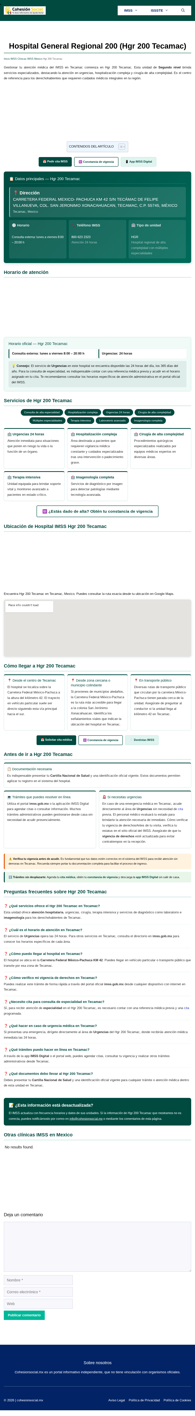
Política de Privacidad (144, 1400)
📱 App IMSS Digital (138, 161)
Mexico (38, 58)
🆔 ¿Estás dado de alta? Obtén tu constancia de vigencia (97, 511)
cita (180, 809)
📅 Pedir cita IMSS (55, 161)
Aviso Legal (116, 1400)
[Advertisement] (97, 113)
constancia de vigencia (102, 877)
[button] (183, 10)
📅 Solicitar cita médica (56, 739)
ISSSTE (157, 10)
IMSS (128, 10)
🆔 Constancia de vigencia (96, 161)
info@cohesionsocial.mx (86, 1118)
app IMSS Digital (147, 877)
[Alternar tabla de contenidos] (120, 147)
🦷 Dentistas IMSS (141, 739)
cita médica (67, 877)
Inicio (7, 58)
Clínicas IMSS (26, 58)
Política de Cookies (177, 1400)
